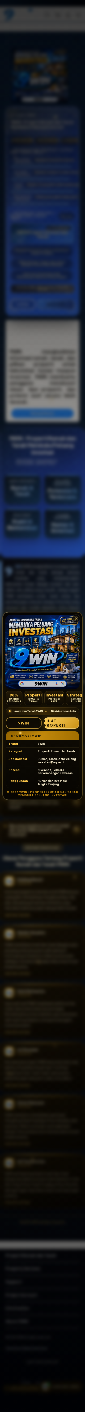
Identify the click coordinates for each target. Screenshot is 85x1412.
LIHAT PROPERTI (55, 723)
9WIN (23, 723)
